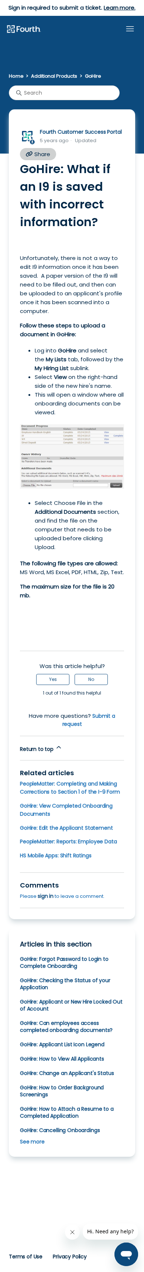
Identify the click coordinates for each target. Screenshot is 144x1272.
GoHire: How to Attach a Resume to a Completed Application (67, 1112)
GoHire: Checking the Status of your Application (65, 984)
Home (16, 76)
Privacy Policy (70, 1256)
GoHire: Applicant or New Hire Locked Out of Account (71, 1005)
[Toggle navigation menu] (130, 29)
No (91, 679)
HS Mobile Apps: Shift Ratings (56, 855)
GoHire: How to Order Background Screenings (62, 1091)
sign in (46, 896)
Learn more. (119, 7)
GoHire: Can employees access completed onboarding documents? (66, 1026)
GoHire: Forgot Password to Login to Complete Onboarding (64, 962)
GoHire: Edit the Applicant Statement (66, 828)
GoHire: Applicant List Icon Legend (62, 1044)
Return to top (37, 749)
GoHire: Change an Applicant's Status (67, 1073)
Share (41, 154)
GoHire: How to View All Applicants (62, 1058)
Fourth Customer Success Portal (80, 132)
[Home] (23, 29)
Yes (53, 679)
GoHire (93, 76)
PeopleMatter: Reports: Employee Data (68, 841)
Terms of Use (25, 1256)
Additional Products (54, 76)
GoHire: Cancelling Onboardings (60, 1130)
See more (32, 1141)
